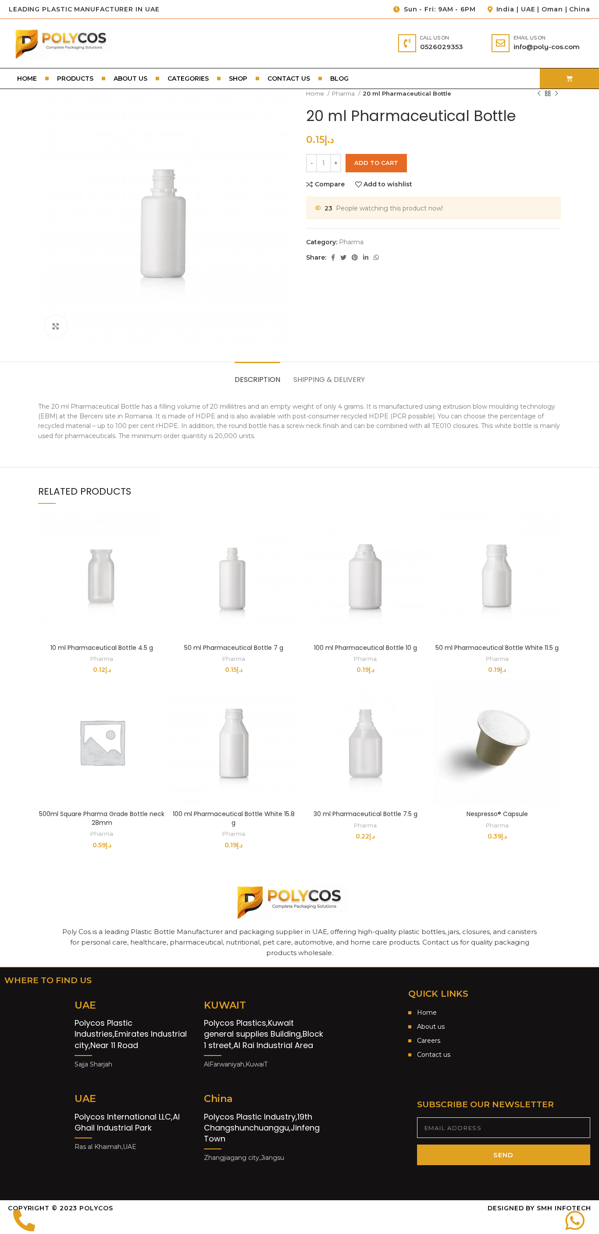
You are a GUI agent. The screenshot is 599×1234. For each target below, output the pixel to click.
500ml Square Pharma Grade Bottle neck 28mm (101, 818)
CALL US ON (434, 38)
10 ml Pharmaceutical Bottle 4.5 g (101, 647)
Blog (339, 78)
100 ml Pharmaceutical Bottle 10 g (365, 647)
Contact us (288, 78)
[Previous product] (539, 93)
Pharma (344, 93)
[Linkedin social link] (365, 257)
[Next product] (556, 93)
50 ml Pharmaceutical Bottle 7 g (233, 647)
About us (130, 78)
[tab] (257, 375)
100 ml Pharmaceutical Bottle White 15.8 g (234, 818)
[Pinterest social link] (354, 257)
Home (27, 78)
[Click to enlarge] (56, 326)
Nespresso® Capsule (497, 814)
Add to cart (376, 162)
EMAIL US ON (529, 38)
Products (75, 78)
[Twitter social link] (343, 257)
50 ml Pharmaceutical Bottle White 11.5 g (497, 647)
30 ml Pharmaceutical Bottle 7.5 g (365, 814)
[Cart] (569, 78)
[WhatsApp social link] (376, 257)
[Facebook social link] (333, 257)
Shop (238, 78)
